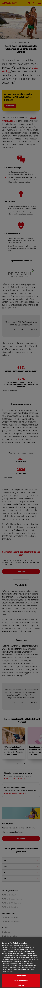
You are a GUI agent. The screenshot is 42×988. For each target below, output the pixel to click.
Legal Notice (9, 971)
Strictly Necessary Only (21, 980)
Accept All (21, 985)
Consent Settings (21, 975)
